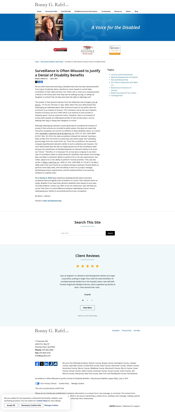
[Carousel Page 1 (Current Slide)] (83, 300)
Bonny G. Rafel (46, 178)
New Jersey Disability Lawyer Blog (52, 62)
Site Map (137, 331)
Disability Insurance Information (86, 11)
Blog (136, 11)
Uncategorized (116, 95)
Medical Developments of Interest (124, 77)
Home (39, 11)
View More (87, 308)
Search (110, 233)
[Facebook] (37, 364)
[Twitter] (42, 364)
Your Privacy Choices (48, 383)
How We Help (66, 11)
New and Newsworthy (52, 201)
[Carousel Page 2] (87, 300)
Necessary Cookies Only (31, 405)
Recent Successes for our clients (123, 93)
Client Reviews (87, 255)
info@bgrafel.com (43, 355)
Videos (128, 11)
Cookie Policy (64, 383)
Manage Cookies (77, 383)
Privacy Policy (126, 331)
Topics (110, 69)
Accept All (11, 405)
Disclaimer (116, 331)
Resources (118, 11)
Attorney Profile (51, 11)
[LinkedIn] (46, 364)
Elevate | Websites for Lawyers (124, 406)
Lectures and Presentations (122, 74)
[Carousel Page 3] (92, 300)
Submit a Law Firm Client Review (87, 316)
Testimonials (105, 11)
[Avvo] (55, 364)
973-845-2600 (47, 350)
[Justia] (51, 364)
